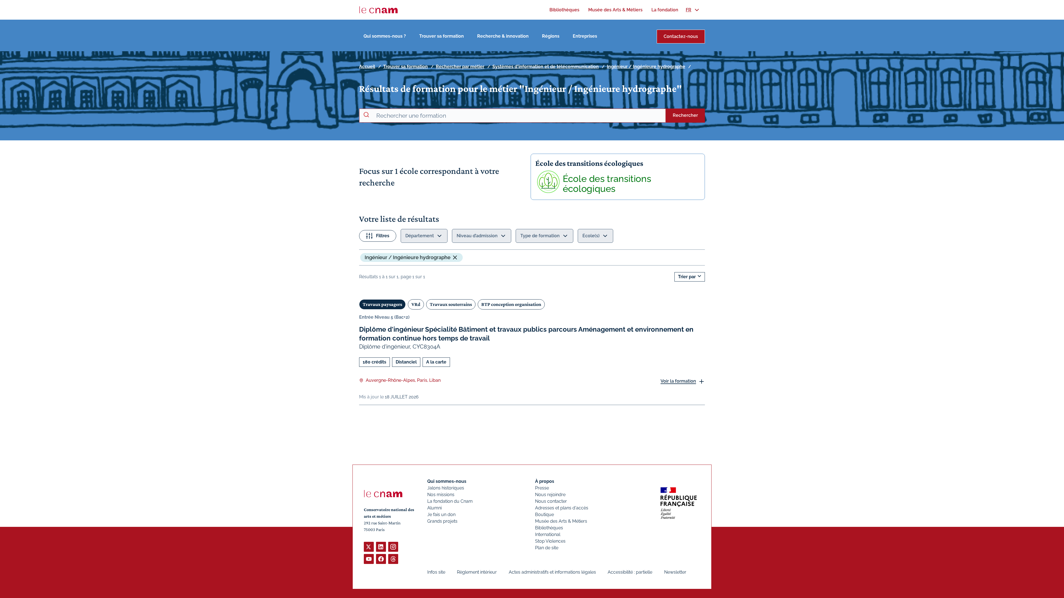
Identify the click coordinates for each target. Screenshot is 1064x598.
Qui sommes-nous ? (385, 36)
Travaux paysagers (382, 304)
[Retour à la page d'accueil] (378, 10)
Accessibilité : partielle (630, 572)
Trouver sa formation (441, 36)
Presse (542, 488)
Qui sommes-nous (446, 481)
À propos (544, 481)
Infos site (436, 572)
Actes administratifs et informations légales (552, 572)
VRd (415, 304)
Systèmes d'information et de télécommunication (545, 66)
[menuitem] (564, 9)
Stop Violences (550, 541)
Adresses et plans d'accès (561, 508)
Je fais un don (441, 514)
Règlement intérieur (477, 572)
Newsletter (675, 572)
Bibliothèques (549, 527)
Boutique (544, 514)
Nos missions (440, 494)
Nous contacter (551, 501)
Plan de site (546, 547)
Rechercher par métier (460, 66)
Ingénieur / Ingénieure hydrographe (646, 66)
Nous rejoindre (550, 494)
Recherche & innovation (503, 36)
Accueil (367, 66)
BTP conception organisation (511, 304)
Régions (550, 36)
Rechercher (685, 115)
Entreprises (585, 36)
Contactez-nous (681, 36)
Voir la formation (678, 381)
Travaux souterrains (451, 304)
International (547, 534)
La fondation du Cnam (450, 501)
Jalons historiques (445, 488)
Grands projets (442, 521)
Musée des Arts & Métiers (561, 521)
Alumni (434, 508)
